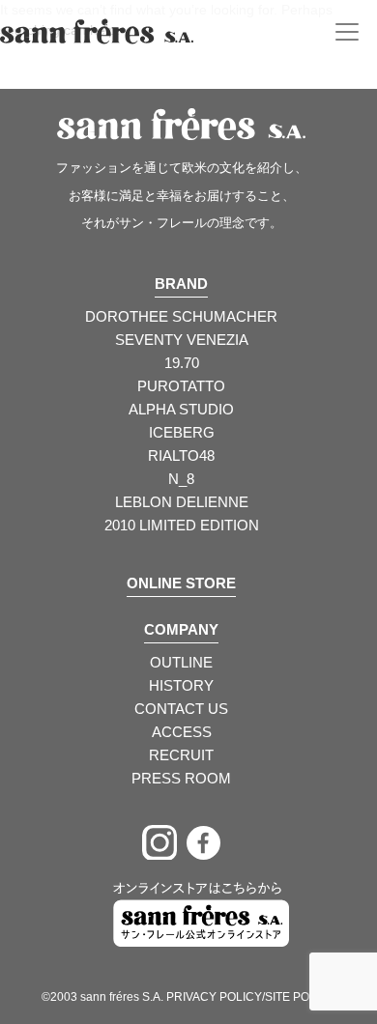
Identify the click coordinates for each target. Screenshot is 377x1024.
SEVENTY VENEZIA (181, 339)
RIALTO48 (181, 455)
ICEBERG (182, 432)
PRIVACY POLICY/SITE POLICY (250, 997)
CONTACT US (181, 708)
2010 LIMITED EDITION (181, 525)
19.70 (181, 363)
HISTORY (181, 685)
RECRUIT (181, 755)
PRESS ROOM (181, 778)
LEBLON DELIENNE (181, 502)
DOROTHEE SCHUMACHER (181, 316)
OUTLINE (181, 662)
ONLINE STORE (181, 583)
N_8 (181, 478)
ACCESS (182, 732)
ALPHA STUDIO (181, 409)
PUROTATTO (181, 386)
